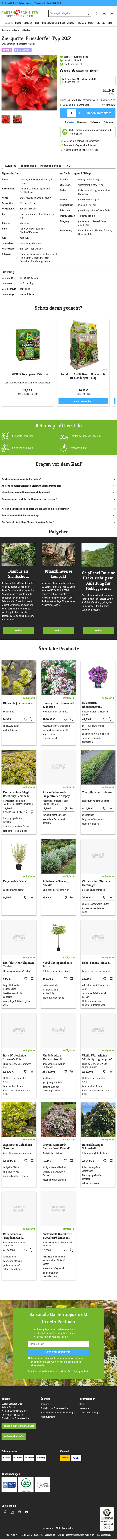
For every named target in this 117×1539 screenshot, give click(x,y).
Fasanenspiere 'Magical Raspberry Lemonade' (17, 794)
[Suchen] (87, 13)
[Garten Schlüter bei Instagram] (12, 1512)
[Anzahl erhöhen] (79, 113)
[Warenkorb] (111, 13)
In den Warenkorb (99, 113)
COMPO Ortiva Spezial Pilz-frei (28, 374)
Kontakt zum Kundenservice (15, 1418)
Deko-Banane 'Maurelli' (97, 963)
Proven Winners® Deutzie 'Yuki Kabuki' (56, 1146)
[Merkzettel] (96, 13)
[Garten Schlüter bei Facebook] (5, 1512)
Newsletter (85, 1408)
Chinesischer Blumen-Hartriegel (96, 883)
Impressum (48, 1528)
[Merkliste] (26, 719)
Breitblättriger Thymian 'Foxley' (18, 964)
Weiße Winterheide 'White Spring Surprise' (97, 1057)
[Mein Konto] (104, 13)
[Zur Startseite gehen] (20, 13)
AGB (53, 1361)
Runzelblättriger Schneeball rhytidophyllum (92, 1146)
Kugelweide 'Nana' (15, 881)
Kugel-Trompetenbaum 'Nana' (57, 964)
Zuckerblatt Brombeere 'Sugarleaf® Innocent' (57, 1236)
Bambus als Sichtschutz (18, 574)
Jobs (82, 1404)
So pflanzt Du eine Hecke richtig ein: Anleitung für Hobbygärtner (98, 580)
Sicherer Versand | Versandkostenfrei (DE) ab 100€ (40, 3)
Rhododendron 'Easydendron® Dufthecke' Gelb (13, 1236)
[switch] (107, 1527)
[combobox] (66, 13)
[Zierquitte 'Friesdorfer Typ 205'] (29, 82)
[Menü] (112, 1509)
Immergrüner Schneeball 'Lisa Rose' (58, 705)
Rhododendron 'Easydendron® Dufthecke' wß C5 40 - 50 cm (57, 1057)
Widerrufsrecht (48, 1416)
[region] (29, 90)
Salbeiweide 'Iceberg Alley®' (55, 883)
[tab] (10, 166)
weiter (18, 630)
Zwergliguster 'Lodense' (97, 792)
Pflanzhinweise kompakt (58, 574)
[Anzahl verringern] (63, 113)
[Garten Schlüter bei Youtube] (26, 1512)
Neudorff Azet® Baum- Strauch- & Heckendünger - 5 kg (83, 376)
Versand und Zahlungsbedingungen (58, 1412)
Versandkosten (51, 1535)
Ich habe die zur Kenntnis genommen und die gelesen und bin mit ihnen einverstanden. (57, 1362)
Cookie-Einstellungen (90, 1412)
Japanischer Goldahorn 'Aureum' (17, 1146)
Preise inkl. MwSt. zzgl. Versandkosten (79, 100)
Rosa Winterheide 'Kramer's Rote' (14, 1057)
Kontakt (8, 3)
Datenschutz (68, 1528)
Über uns (45, 1404)
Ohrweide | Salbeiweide (18, 703)
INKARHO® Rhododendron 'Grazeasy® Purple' (94, 705)
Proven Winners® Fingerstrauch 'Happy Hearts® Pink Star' (56, 794)
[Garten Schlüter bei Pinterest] (19, 1512)
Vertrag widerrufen (14, 1436)
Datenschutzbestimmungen (57, 1358)
